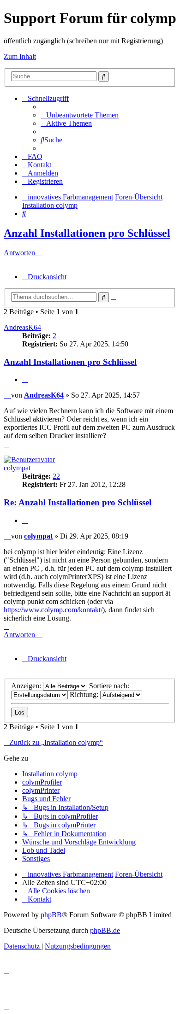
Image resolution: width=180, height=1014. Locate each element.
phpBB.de (105, 930)
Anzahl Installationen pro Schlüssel (87, 233)
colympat (17, 468)
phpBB (51, 915)
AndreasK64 (22, 327)
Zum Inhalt (20, 56)
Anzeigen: (27, 686)
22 (56, 476)
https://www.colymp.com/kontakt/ (53, 610)
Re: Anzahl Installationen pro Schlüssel (77, 502)
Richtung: (85, 694)
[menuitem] (80, 115)
